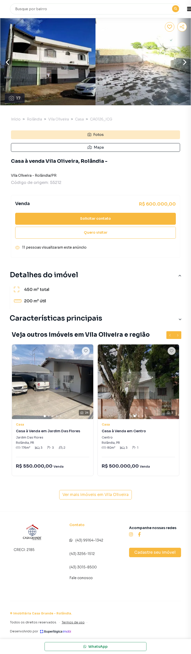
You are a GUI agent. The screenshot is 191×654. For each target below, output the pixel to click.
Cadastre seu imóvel (155, 552)
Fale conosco (81, 578)
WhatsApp (98, 646)
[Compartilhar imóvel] (182, 27)
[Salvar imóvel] (169, 27)
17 (18, 98)
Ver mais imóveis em (95, 494)
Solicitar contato (95, 218)
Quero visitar (95, 232)
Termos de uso (73, 622)
